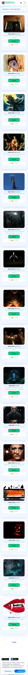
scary (23, 35)
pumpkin (22, 114)
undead (23, 427)
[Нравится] (10, 45)
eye (15, 75)
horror (4, 35)
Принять (20, 671)
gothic (13, 155)
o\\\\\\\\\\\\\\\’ (17, 231)
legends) (21, 389)
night (13, 233)
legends (15, 387)
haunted (11, 348)
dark (13, 35)
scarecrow (17, 233)
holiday (6, 114)
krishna (13, 154)
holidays (18, 542)
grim (15, 193)
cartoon (5, 193)
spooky (14, 37)
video (18, 387)
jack (13, 231)
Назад (14, 642)
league (9, 387)
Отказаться (8, 671)
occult (23, 154)
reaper (18, 193)
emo (10, 154)
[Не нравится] (15, 45)
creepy (20, 35)
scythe (9, 193)
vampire (17, 427)
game (21, 387)
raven (5, 231)
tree (22, 233)
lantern (22, 231)
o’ (16, 310)
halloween (8, 35)
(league (15, 389)
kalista (11, 389)
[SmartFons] (8, 2)
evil (20, 427)
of (11, 387)
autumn (5, 542)
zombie (16, 35)
